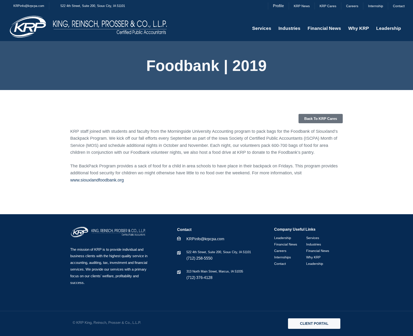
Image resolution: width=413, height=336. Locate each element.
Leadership (388, 28)
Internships (282, 257)
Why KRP (358, 28)
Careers (280, 251)
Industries (289, 28)
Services (261, 28)
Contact (280, 264)
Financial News (324, 28)
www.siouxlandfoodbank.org (97, 180)
